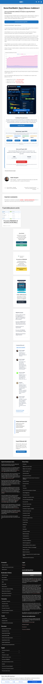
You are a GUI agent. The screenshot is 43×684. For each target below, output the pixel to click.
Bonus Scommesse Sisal (6, 595)
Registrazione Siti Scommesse (28, 557)
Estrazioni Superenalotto (6, 628)
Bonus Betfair (4, 577)
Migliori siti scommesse (27, 468)
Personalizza (7, 681)
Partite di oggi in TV (26, 471)
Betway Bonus (4, 586)
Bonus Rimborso (5, 579)
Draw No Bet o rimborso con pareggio (29, 547)
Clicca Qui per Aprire (19, 81)
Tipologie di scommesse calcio (28, 497)
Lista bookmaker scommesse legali (28, 621)
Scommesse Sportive (6, 650)
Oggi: (21, 347)
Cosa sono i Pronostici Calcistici (8, 668)
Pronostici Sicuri (26, 483)
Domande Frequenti (26, 506)
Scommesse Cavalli (26, 513)
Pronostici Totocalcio (6, 608)
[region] (21, 679)
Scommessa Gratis (26, 494)
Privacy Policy (25, 520)
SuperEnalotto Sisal (5, 630)
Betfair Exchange (26, 533)
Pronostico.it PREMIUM (36, 592)
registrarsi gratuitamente (29, 199)
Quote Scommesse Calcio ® (21, 2)
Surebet (24, 485)
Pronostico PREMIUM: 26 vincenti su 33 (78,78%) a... (11, 221)
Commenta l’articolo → (21, 161)
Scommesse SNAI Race (27, 540)
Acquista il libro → (21, 301)
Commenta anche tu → (20, 411)
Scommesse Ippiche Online (28, 517)
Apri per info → (9, 140)
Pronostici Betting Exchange (28, 499)
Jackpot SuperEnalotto (6, 642)
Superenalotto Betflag (6, 633)
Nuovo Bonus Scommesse (6, 593)
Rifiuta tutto (21, 681)
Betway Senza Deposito (6, 591)
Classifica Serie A (26, 473)
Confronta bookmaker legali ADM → (21, 21)
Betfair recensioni (26, 549)
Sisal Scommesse (26, 538)
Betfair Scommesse (26, 551)
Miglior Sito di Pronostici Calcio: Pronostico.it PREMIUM (31, 478)
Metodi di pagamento (27, 542)
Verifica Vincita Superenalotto (7, 637)
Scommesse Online (26, 531)
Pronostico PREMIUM (6, 659)
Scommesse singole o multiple (28, 508)
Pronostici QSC (16, 507)
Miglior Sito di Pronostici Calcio (7, 567)
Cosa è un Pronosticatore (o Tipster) (29, 490)
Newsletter (25, 529)
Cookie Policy (25, 522)
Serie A (3, 652)
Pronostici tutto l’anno (6, 670)
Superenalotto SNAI (5, 635)
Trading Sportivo (26, 535)
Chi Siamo (24, 464)
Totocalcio (25, 488)
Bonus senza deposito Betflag (7, 588)
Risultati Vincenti (26, 481)
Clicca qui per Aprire (20, 79)
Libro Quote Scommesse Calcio (7, 661)
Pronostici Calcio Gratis (27, 504)
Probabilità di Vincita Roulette (7, 622)
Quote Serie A (4, 569)
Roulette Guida (4, 620)
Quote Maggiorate (26, 492)
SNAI (3, 581)
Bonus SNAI (4, 584)
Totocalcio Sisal (5, 603)
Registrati (21, 245)
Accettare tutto (34, 681)
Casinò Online (4, 618)
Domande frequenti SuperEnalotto (8, 644)
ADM (10, 484)
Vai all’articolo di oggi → (20, 410)
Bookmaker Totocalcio (6, 601)
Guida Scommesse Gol (27, 510)
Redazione (25, 524)
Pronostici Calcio (5, 564)
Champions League (5, 654)
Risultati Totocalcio (5, 612)
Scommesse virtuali (26, 515)
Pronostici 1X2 (25, 501)
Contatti (24, 526)
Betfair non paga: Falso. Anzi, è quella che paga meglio (31, 555)
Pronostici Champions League (10, 170)
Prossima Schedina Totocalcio (7, 610)
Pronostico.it (3, 491)
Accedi (21, 242)
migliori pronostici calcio (9, 478)
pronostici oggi (34, 579)
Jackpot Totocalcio (5, 605)
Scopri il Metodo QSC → (21, 451)
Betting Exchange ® (25, 624)
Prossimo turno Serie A (27, 475)
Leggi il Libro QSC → (21, 125)
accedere (21, 199)
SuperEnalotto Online (6, 640)
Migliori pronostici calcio (27, 466)
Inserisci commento (7, 225)
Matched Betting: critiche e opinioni (29, 545)
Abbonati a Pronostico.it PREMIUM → (21, 269)
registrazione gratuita (16, 511)
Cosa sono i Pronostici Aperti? (7, 666)
